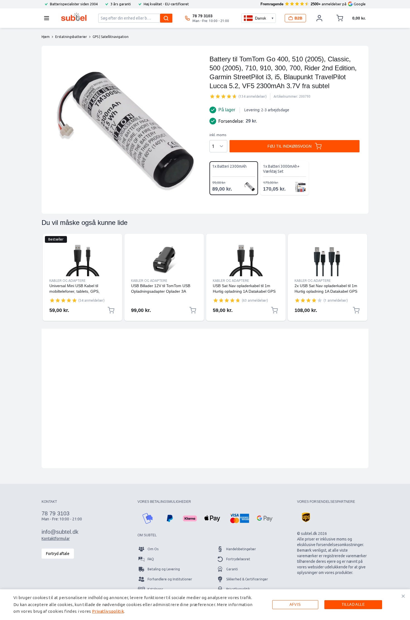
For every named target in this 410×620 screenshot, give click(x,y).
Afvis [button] (295, 604)
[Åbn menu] (48, 18)
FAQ (151, 559)
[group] (223, 96)
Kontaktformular (56, 538)
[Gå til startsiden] (73, 17)
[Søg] (166, 18)
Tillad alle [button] (353, 604)
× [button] (403, 596)
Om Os (153, 549)
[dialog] (205, 604)
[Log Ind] (319, 18)
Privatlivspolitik (108, 611)
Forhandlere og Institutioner (170, 579)
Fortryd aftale (57, 553)
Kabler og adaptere (67, 280)
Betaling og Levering (164, 569)
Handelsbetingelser (241, 549)
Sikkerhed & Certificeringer (247, 579)
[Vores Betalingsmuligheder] (148, 518)
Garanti (232, 569)
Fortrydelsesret (238, 559)
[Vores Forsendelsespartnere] (306, 517)
